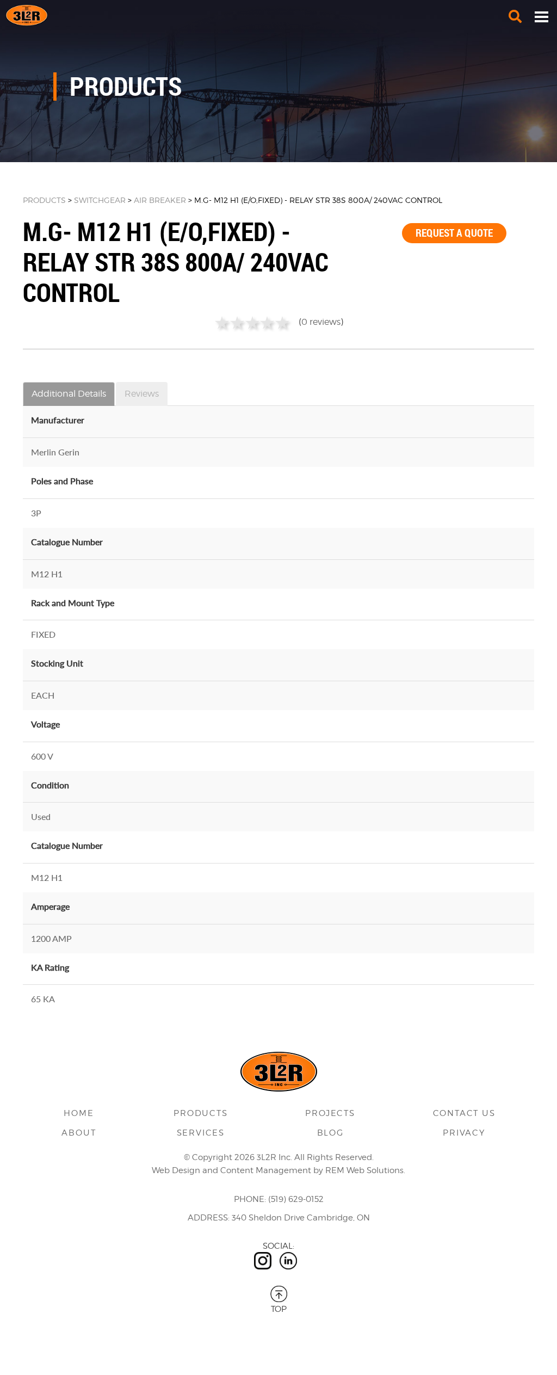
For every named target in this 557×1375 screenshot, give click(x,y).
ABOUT (78, 1133)
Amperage (50, 906)
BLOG (330, 1133)
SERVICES (201, 1133)
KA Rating (50, 967)
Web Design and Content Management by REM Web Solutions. (278, 1170)
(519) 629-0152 (296, 1199)
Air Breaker (160, 200)
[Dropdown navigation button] (541, 16)
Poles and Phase (62, 481)
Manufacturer (57, 420)
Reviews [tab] (142, 394)
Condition (50, 785)
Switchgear (100, 200)
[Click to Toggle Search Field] (515, 16)
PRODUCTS (44, 200)
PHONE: (250, 1199)
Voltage (45, 724)
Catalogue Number (67, 542)
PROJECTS (330, 1113)
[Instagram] (262, 1260)
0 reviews (321, 322)
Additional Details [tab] (69, 394)
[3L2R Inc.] (278, 15)
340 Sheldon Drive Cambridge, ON (301, 1218)
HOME (79, 1113)
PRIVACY (464, 1133)
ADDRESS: (209, 1218)
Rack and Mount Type (72, 602)
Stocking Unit (57, 663)
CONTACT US (464, 1113)
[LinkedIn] (288, 1260)
